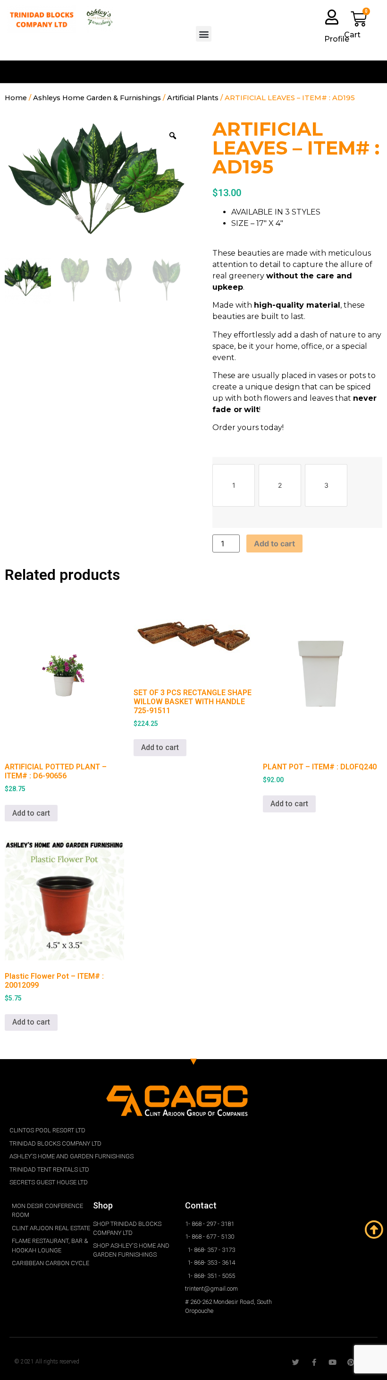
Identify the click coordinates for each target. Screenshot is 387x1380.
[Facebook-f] (314, 1362)
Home (16, 98)
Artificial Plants (193, 98)
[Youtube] (332, 1362)
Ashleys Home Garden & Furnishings (97, 98)
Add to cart (274, 543)
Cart (352, 34)
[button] (203, 34)
